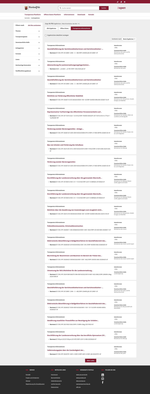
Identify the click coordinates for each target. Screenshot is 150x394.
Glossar (28, 381)
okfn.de (78, 387)
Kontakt (91, 14)
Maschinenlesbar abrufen (70, 24)
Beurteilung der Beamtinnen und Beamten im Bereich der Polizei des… (74, 256)
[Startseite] (32, 8)
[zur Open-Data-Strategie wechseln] (121, 8)
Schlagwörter (20, 48)
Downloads (81, 14)
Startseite (27, 18)
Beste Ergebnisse (128, 39)
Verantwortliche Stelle (22, 42)
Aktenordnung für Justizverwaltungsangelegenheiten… (68, 65)
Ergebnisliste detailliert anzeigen (58, 35)
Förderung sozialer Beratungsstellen (61, 162)
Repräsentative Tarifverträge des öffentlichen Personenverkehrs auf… (74, 112)
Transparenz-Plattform (33, 14)
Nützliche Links (60, 370)
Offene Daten (64, 28)
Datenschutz (55, 387)
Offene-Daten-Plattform (52, 14)
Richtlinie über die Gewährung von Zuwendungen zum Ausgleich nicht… (75, 210)
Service (32, 370)
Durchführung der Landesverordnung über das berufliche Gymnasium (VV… (76, 335)
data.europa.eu (80, 381)
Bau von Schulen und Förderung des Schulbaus (65, 145)
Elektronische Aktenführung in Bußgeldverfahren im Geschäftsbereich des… (76, 241)
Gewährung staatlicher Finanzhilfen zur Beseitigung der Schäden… (73, 320)
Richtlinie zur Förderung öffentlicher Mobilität (65, 96)
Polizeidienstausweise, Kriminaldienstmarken (65, 226)
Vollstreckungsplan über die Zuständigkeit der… (66, 350)
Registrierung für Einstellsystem (35, 384)
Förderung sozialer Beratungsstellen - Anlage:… (65, 129)
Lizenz (17, 59)
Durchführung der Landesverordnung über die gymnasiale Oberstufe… (74, 178)
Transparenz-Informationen (81, 28)
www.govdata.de (81, 378)
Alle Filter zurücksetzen (34, 25)
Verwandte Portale (87, 370)
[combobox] (78, 8)
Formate (18, 54)
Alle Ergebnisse (51, 28)
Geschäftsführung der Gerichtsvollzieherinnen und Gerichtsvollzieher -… (75, 49)
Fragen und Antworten (32, 378)
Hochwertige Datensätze (23, 65)
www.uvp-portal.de (81, 374)
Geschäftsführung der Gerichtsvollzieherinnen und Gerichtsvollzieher (74, 80)
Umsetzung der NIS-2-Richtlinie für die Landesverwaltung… (70, 270)
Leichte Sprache (55, 384)
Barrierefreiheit (55, 378)
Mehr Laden (90, 360)
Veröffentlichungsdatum (23, 71)
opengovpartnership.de (83, 384)
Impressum (54, 374)
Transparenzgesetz (21, 37)
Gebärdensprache (56, 381)
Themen (18, 31)
